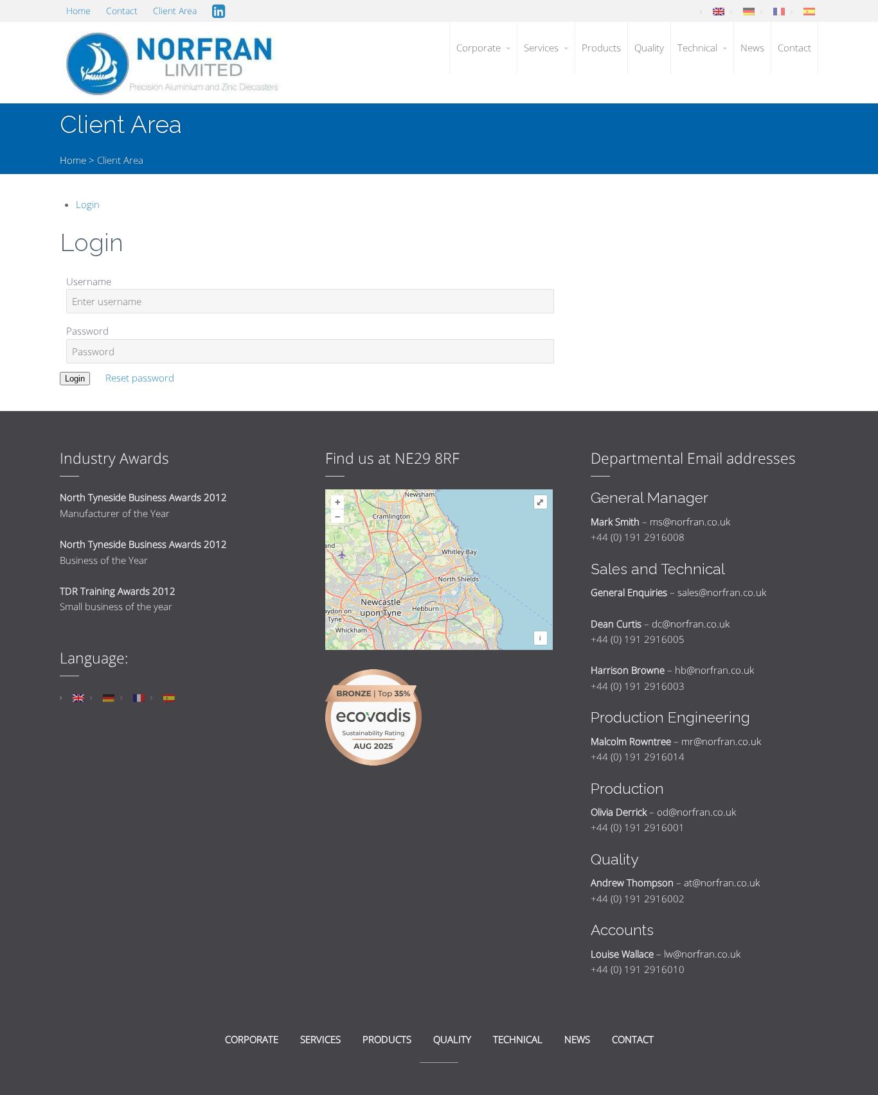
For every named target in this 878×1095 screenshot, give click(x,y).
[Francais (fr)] (779, 10)
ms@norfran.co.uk (690, 521)
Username (88, 281)
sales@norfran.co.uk (721, 592)
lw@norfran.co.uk (702, 953)
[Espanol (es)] (809, 10)
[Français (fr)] (139, 696)
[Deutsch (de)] (749, 10)
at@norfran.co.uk (722, 882)
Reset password (139, 377)
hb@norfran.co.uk (714, 669)
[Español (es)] (169, 696)
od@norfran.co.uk (696, 811)
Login (88, 204)
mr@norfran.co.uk (721, 741)
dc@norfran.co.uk (691, 623)
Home (73, 159)
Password (87, 330)
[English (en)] (718, 10)
